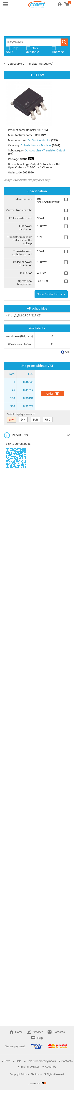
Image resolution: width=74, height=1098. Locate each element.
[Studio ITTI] (37, 1083)
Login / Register (60, 4)
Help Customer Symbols (41, 1061)
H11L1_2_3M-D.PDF (18, 315)
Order (49, 393)
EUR (35, 419)
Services (38, 1032)
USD (47, 419)
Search (64, 42)
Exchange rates (30, 1066)
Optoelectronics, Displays (36, 145)
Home (18, 1032)
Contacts (59, 1032)
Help (40, 1037)
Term (7, 1061)
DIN (23, 419)
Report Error (20, 435)
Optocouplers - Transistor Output (27, 63)
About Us (50, 1066)
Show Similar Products (51, 294)
